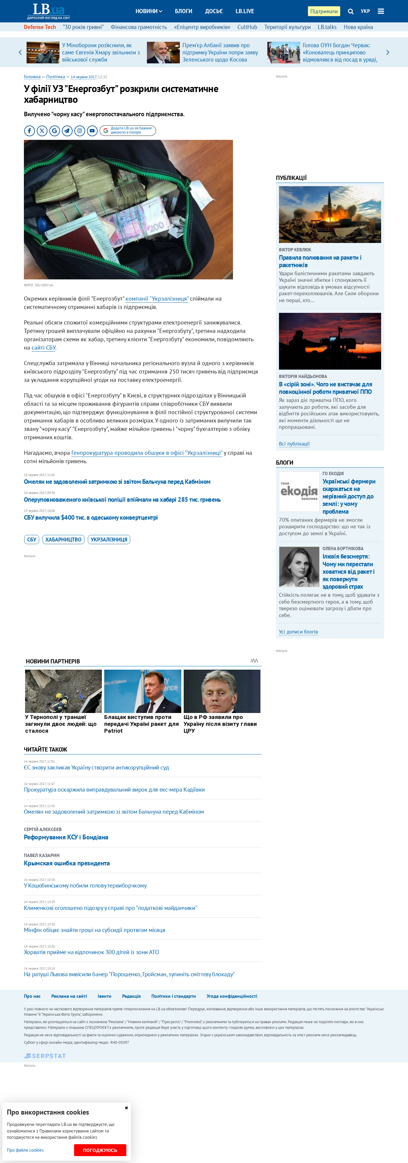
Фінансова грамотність (139, 26)
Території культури (287, 26)
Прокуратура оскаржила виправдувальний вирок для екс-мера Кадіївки (114, 789)
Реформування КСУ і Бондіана (66, 837)
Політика (55, 76)
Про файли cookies (25, 1150)
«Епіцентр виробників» (202, 26)
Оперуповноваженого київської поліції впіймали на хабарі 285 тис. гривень (122, 499)
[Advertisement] (143, 601)
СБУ (31, 539)
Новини (147, 11)
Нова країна (358, 26)
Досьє (214, 11)
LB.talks (327, 26)
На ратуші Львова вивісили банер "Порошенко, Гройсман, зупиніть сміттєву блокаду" (129, 974)
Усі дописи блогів (298, 631)
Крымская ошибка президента (67, 863)
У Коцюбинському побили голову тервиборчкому (85, 885)
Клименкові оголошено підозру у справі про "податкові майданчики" (110, 908)
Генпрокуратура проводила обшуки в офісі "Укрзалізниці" (146, 453)
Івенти (104, 996)
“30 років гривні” (83, 26)
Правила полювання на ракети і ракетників (320, 261)
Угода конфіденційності (232, 996)
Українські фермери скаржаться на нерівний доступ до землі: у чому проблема (349, 496)
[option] (84, 52)
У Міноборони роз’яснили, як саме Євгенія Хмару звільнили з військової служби (101, 52)
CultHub (247, 26)
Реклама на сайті (69, 996)
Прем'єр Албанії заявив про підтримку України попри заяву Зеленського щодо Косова (220, 52)
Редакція (131, 996)
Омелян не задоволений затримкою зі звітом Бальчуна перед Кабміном (117, 482)
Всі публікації (294, 443)
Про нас (32, 996)
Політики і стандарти (173, 996)
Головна (32, 76)
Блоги (183, 11)
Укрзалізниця (109, 539)
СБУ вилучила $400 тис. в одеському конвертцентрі (91, 517)
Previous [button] (20, 52)
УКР (365, 11)
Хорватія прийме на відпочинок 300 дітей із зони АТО (91, 952)
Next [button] (388, 52)
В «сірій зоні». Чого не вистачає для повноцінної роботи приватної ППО (325, 388)
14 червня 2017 (83, 76)
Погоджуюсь (100, 1150)
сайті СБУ (43, 347)
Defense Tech (40, 26)
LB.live (245, 11)
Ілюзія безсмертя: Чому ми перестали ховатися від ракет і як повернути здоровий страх (349, 571)
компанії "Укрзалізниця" (156, 298)
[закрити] (126, 1108)
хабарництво (63, 539)
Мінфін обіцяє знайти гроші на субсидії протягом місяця (94, 930)
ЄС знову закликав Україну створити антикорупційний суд (96, 767)
